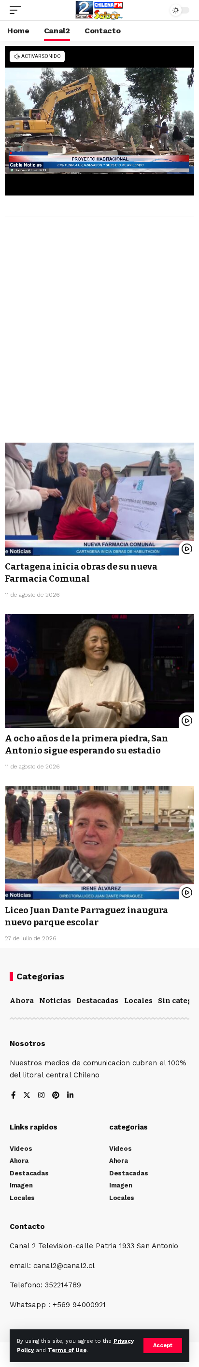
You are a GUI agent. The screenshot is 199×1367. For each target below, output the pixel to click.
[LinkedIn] (70, 1096)
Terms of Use (67, 1350)
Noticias (55, 1000)
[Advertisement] (99, 333)
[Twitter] (27, 1096)
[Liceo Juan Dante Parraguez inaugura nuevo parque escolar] (99, 842)
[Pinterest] (56, 1096)
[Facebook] (13, 1096)
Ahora (22, 1000)
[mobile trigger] (18, 10)
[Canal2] (99, 10)
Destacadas (97, 1000)
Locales (138, 1000)
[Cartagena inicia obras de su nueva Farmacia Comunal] (99, 499)
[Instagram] (41, 1096)
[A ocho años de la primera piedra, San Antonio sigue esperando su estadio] (99, 670)
